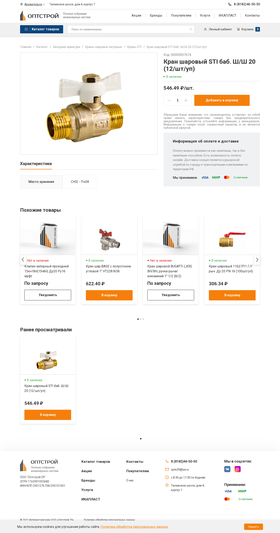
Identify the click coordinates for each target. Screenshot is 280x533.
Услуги (205, 15)
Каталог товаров (45, 29)
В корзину (109, 295)
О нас (130, 480)
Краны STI (134, 47)
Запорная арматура (66, 47)
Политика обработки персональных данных (109, 519)
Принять (253, 526)
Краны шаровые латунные (103, 47)
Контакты (252, 15)
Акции (136, 15)
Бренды (156, 15)
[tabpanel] (47, 260)
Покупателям (181, 15)
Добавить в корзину (222, 100)
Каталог (42, 47)
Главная (25, 47)
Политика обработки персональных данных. (134, 527)
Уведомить (48, 295)
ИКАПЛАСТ (227, 15)
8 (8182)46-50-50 (247, 4)
